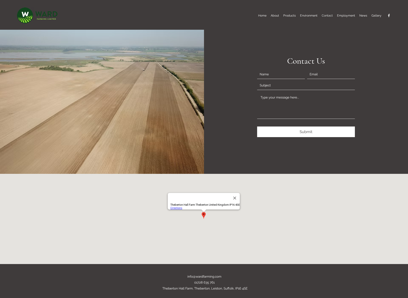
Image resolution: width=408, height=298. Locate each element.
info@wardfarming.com (204, 276)
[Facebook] (389, 15)
